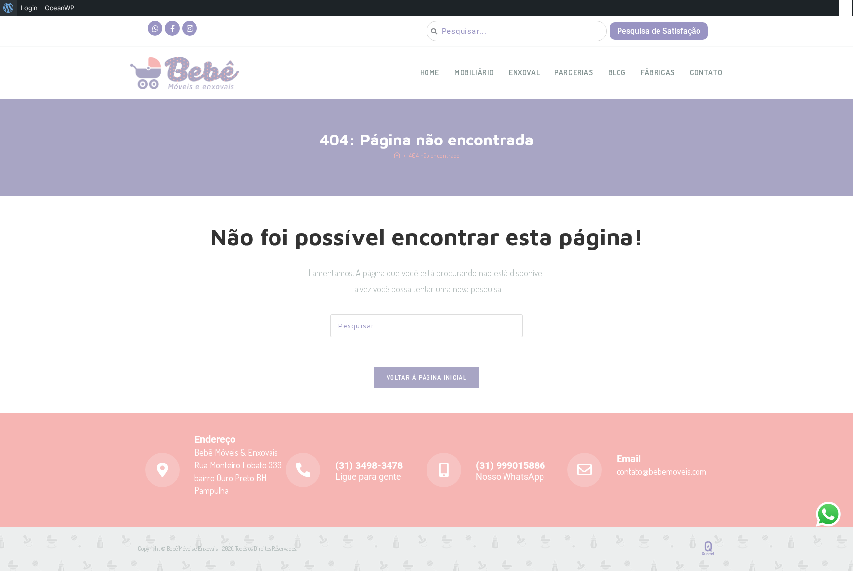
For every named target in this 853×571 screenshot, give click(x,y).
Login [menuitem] (29, 8)
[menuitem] (8, 8)
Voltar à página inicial (426, 377)
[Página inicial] (397, 155)
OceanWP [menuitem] (59, 8)
